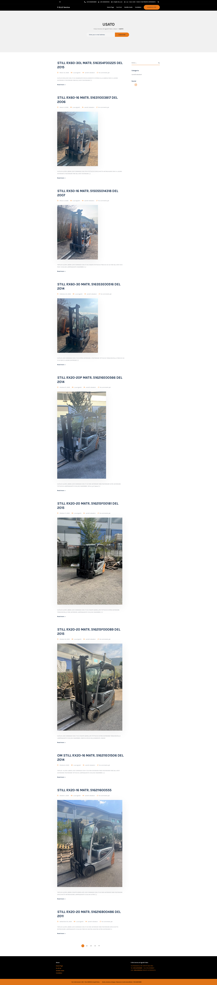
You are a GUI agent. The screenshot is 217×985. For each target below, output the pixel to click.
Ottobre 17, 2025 (65, 513)
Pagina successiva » (99, 945)
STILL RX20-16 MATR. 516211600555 (84, 790)
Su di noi (119, 7)
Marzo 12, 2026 (64, 72)
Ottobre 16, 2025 (65, 639)
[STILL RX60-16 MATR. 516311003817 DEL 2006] (77, 141)
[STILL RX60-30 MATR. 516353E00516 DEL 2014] (77, 327)
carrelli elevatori (90, 72)
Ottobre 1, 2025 (64, 795)
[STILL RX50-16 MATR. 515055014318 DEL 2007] (77, 234)
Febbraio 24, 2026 (65, 294)
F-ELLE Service (63, 7)
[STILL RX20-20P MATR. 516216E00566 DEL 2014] (81, 437)
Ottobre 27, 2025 (65, 387)
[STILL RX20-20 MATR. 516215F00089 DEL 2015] (89, 689)
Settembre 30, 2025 (66, 921)
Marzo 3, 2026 (64, 107)
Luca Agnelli (77, 72)
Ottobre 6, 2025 (65, 765)
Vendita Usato (128, 7)
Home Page (110, 7)
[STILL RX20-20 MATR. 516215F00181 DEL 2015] (89, 563)
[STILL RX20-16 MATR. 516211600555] (89, 845)
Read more (60, 84)
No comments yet (104, 72)
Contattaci (138, 7)
